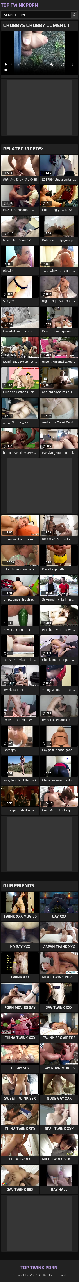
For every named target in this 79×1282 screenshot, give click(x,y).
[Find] (74, 15)
